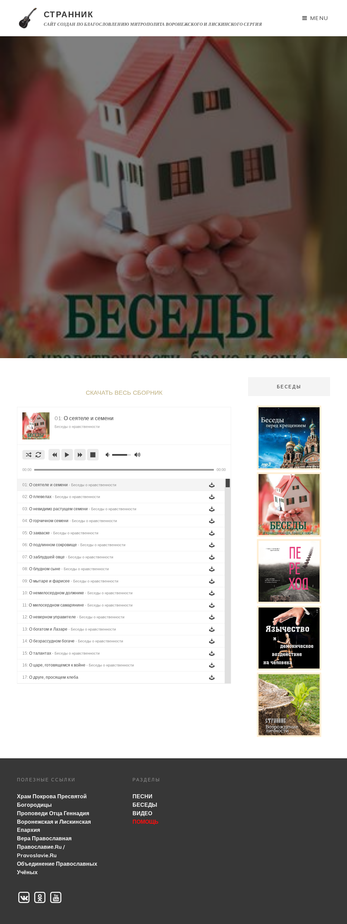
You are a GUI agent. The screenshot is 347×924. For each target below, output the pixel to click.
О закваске (60, 533)
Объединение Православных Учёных (57, 868)
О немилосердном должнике (77, 593)
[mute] (108, 455)
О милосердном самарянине (77, 605)
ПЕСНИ (142, 796)
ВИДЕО (142, 813)
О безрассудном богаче (72, 641)
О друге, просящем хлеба (50, 677)
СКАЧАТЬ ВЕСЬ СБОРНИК (124, 392)
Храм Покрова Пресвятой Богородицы (52, 800)
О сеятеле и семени (69, 484)
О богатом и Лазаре (69, 629)
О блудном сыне (65, 569)
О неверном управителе (73, 617)
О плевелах (61, 496)
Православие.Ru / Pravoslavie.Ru (41, 851)
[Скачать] (212, 485)
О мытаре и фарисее (70, 581)
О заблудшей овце (67, 557)
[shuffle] (29, 455)
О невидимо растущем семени (79, 509)
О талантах (61, 653)
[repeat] (38, 455)
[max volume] (137, 455)
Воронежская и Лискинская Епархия (54, 826)
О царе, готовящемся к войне (78, 665)
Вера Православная (44, 838)
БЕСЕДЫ (144, 804)
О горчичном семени (69, 520)
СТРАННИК (69, 14)
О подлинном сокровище (73, 544)
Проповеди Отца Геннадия (53, 813)
